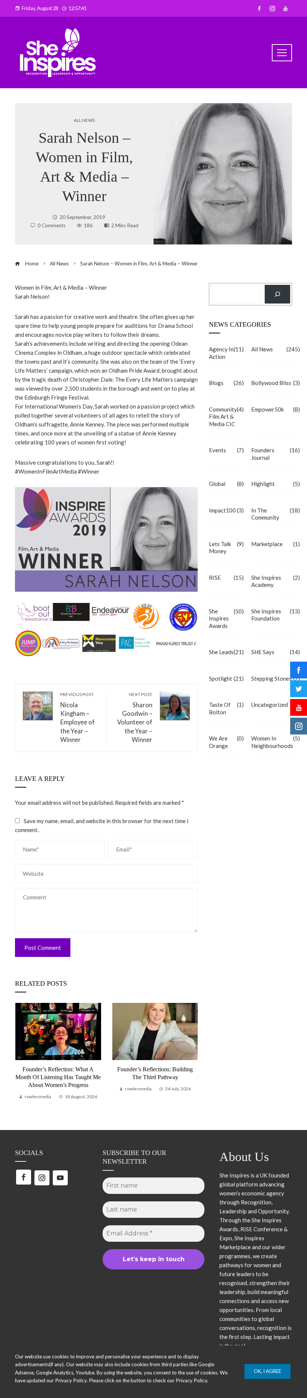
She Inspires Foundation (275, 615)
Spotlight (226, 678)
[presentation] (22, 1051)
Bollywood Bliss (275, 382)
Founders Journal (275, 454)
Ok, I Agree (267, 1371)
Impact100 (226, 510)
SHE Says (275, 652)
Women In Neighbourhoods (275, 742)
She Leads (226, 652)
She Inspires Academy (275, 581)
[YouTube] (60, 1177)
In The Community (275, 514)
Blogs (226, 382)
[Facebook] (23, 1177)
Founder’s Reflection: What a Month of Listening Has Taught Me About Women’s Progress (58, 1077)
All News (84, 120)
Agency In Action (226, 353)
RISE (226, 577)
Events (226, 450)
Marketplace (275, 544)
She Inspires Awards (226, 618)
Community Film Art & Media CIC (226, 416)
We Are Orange (226, 742)
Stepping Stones (275, 678)
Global (226, 483)
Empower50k (275, 409)
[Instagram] (41, 1177)
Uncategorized (275, 704)
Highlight (275, 483)
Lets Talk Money (226, 548)
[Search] (277, 294)
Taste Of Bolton (226, 708)
